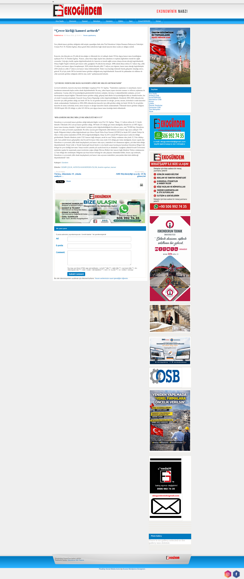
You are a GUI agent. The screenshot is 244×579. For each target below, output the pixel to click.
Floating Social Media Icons (109, 569)
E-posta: (59, 245)
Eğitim (120, 21)
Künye (158, 21)
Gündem (109, 21)
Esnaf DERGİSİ (144, 21)
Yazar (151, 111)
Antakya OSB (154, 96)
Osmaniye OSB (155, 107)
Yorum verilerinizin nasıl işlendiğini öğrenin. (111, 278)
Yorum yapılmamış (89, 35)
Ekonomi (72, 21)
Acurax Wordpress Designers (134, 569)
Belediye (96, 21)
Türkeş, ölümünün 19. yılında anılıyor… (67, 174)
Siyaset (85, 21)
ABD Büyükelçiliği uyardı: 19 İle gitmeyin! (131, 174)
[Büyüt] (187, 307)
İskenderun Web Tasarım (76, 560)
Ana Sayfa (60, 21)
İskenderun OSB (155, 100)
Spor (131, 21)
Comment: (60, 252)
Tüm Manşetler (154, 109)
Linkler (151, 104)
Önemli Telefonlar (155, 105)
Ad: (57, 238)
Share (68, 181)
